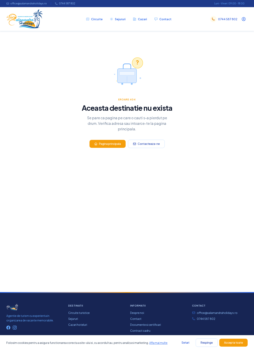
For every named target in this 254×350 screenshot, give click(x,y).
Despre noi (137, 312)
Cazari (142, 19)
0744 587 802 (67, 3)
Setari (185, 342)
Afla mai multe (158, 342)
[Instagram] (15, 328)
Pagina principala (110, 143)
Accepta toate (233, 342)
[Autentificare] (244, 19)
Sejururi (120, 19)
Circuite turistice (79, 312)
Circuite (97, 19)
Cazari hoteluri (77, 324)
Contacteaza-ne (149, 143)
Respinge (207, 342)
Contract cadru (140, 330)
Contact (165, 19)
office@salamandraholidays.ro (28, 3)
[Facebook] (8, 328)
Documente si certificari (145, 324)
